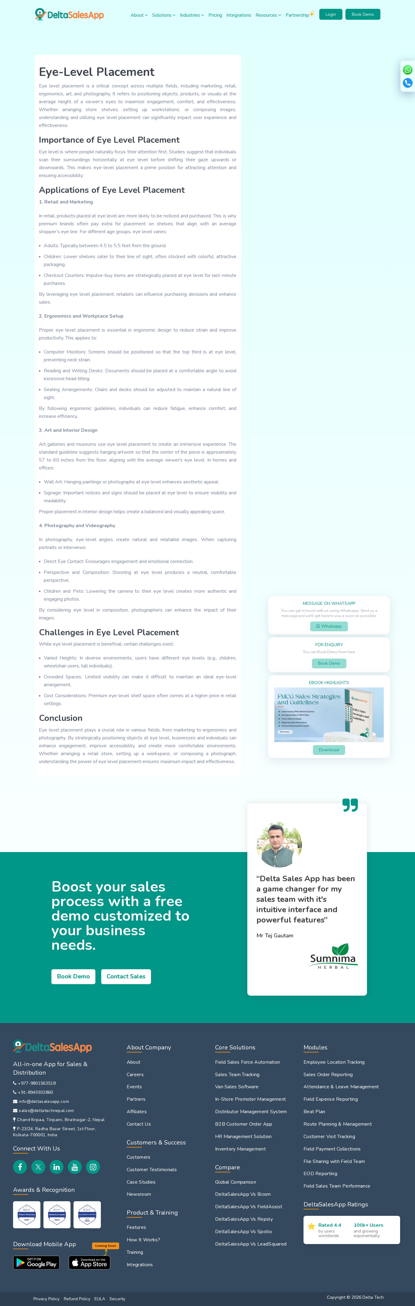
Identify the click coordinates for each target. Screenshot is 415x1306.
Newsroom (139, 1194)
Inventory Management (240, 1149)
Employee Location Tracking (334, 1062)
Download (329, 750)
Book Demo (363, 14)
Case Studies (141, 1182)
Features (136, 1227)
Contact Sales (126, 976)
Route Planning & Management (338, 1124)
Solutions (162, 15)
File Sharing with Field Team (334, 1161)
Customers (139, 1157)
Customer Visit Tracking (329, 1136)
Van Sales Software (237, 1086)
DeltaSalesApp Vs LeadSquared (250, 1244)
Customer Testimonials (152, 1169)
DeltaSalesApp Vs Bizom (243, 1194)
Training (135, 1252)
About (138, 15)
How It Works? (143, 1239)
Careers (135, 1074)
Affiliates (137, 1111)
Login (331, 14)
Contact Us (139, 1124)
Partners (136, 1099)
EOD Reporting (320, 1173)
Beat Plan (314, 1111)
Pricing (215, 15)
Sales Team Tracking (237, 1074)
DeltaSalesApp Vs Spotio (243, 1231)
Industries (190, 15)
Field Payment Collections (332, 1149)
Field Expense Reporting (331, 1099)
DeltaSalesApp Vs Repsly (244, 1219)
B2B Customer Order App (244, 1124)
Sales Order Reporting (328, 1074)
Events (134, 1086)
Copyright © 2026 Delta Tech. (356, 1297)
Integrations (238, 15)
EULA (99, 1299)
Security (117, 1299)
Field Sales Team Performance (337, 1186)
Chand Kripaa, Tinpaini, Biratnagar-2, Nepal (61, 1120)
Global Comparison (235, 1182)
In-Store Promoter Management (250, 1099)
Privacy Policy (46, 1299)
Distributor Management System (251, 1111)
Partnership (297, 15)
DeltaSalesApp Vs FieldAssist (248, 1206)
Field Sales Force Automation (247, 1062)
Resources (267, 15)
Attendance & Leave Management (341, 1086)
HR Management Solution (243, 1136)
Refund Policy (77, 1299)
